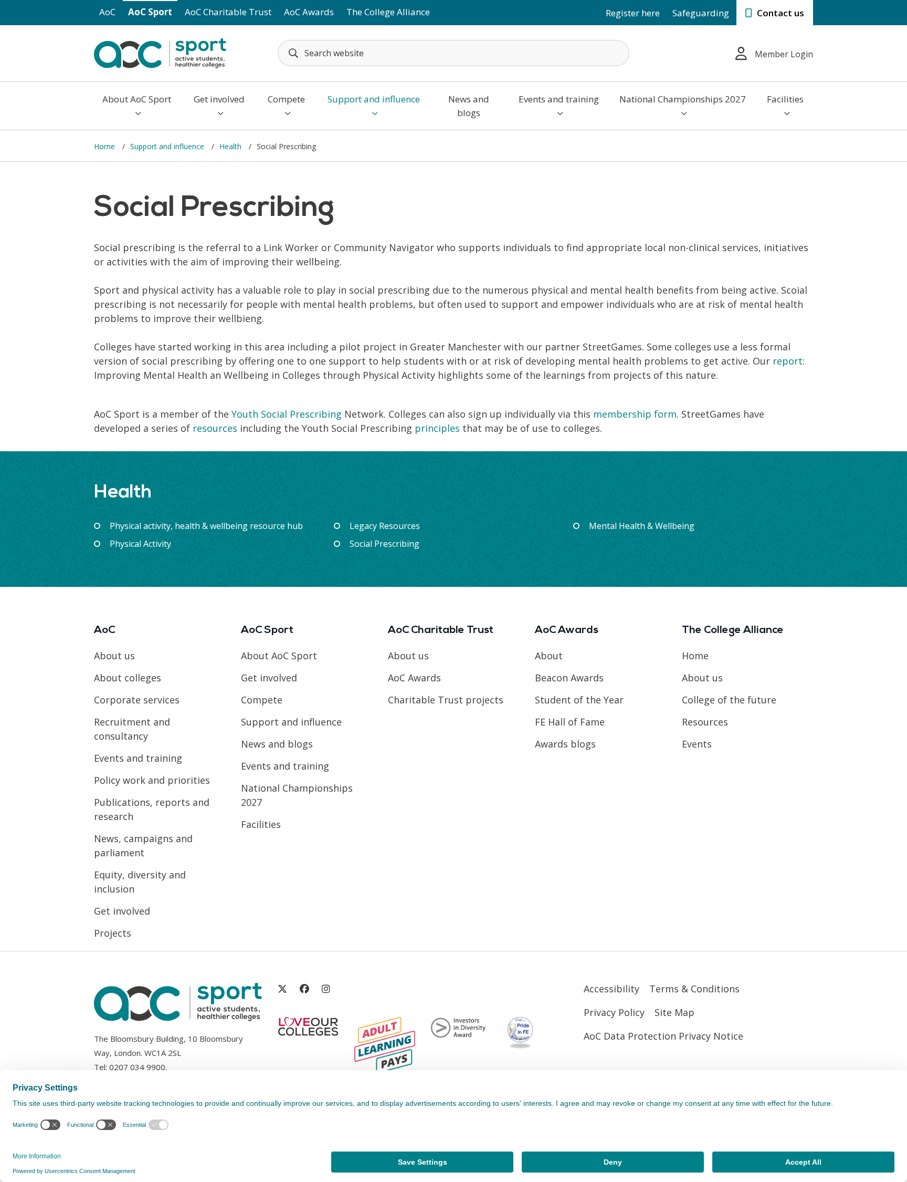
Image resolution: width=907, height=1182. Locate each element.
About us (114, 655)
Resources (705, 722)
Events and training (559, 99)
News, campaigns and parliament (143, 845)
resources (215, 428)
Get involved (219, 99)
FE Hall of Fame (570, 722)
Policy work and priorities (152, 780)
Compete (286, 99)
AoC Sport (150, 12)
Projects (112, 933)
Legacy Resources (385, 526)
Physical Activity (140, 543)
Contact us (779, 13)
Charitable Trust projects (445, 699)
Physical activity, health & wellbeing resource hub (206, 526)
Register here (633, 13)
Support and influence (374, 99)
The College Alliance (388, 12)
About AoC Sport (136, 99)
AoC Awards (309, 12)
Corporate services (137, 699)
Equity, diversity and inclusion (140, 881)
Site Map (674, 1012)
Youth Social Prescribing (286, 414)
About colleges (127, 677)
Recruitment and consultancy (132, 729)
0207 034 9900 (137, 1067)
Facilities (785, 99)
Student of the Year (579, 699)
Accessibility (611, 988)
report (788, 361)
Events (697, 744)
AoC (107, 12)
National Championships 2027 (682, 99)
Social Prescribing (384, 543)
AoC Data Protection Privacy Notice (663, 1036)
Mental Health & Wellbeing (641, 526)
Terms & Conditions (694, 988)
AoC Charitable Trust (228, 12)
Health (231, 146)
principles (437, 428)
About (549, 655)
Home (105, 146)
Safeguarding (700, 13)
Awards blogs (565, 744)
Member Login (784, 54)
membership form (635, 414)
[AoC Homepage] (160, 52)
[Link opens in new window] (282, 989)
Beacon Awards (569, 677)
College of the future (729, 699)
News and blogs (468, 106)
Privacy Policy (614, 1012)
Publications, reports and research (151, 809)
